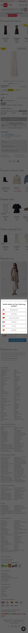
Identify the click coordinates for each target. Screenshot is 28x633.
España (14, 330)
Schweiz (14, 314)
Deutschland (14, 318)
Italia (14, 326)
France (14, 322)
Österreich (14, 310)
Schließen (25, 300)
